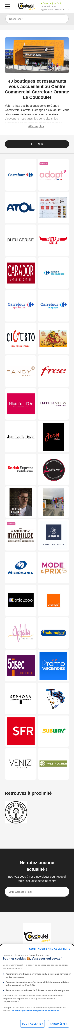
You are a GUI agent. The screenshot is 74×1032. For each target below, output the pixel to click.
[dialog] (37, 988)
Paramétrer (58, 1023)
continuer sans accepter (48, 948)
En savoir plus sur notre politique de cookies (35, 1010)
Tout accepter (32, 1023)
